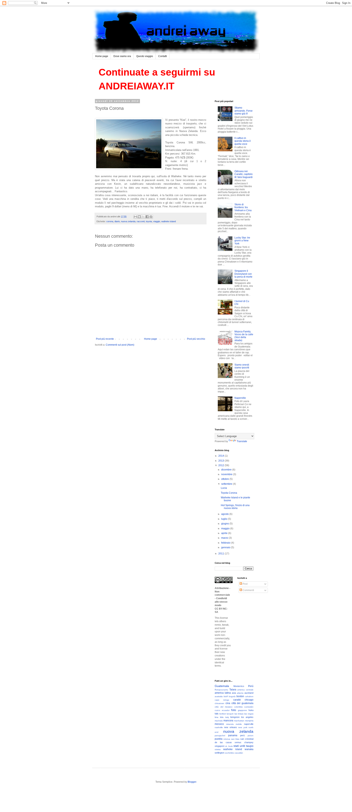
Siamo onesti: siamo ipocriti (242, 366)
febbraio (226, 542)
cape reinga (222, 700)
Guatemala (222, 686)
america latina (223, 692)
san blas (235, 739)
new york (242, 727)
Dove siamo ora (122, 56)
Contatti (162, 56)
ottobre (225, 479)
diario (117, 221)
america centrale (245, 690)
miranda (230, 724)
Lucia (224, 488)
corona (109, 221)
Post (245, 583)
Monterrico (238, 686)
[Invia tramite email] (135, 217)
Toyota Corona (229, 492)
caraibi (237, 699)
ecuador (226, 710)
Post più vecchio (196, 338)
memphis (249, 721)
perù (242, 735)
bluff (226, 696)
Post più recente (105, 338)
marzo (225, 537)
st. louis (229, 746)
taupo (249, 745)
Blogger (192, 781)
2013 (221, 460)
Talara (232, 689)
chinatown (219, 703)
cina (228, 703)
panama (232, 735)
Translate (242, 441)
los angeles (247, 717)
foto (233, 710)
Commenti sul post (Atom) (120, 344)
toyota (149, 221)
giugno (225, 523)
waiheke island (168, 221)
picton (250, 735)
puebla (218, 738)
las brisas (238, 714)
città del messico (223, 707)
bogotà (232, 696)
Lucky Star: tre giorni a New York (242, 240)
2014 (221, 455)
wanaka (249, 749)
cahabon (249, 696)
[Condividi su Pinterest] (151, 217)
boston (240, 696)
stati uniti (239, 745)
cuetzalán (248, 707)
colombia (238, 707)
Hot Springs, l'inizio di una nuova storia (235, 507)
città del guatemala (242, 703)
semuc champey (244, 742)
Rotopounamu (221, 690)
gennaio (226, 547)
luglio (224, 519)
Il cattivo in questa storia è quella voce (242, 141)
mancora (228, 720)
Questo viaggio (144, 56)
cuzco (217, 710)
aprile (224, 533)
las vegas (248, 714)
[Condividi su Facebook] (147, 217)
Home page (101, 56)
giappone (242, 710)
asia (234, 693)
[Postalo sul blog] (139, 217)
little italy (224, 717)
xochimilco (229, 753)
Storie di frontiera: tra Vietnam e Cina (243, 207)
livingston (235, 717)
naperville (248, 724)
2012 (221, 465)
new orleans (230, 727)
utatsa (218, 749)
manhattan (239, 721)
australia (219, 696)
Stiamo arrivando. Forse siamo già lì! (243, 110)
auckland (248, 693)
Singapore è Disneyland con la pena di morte (243, 273)
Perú (250, 686)
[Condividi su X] (143, 217)
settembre (227, 483)
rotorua (226, 739)
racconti (141, 221)
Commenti (248, 590)
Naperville (240, 398)
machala (219, 721)
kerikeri (222, 714)
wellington (219, 753)
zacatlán (239, 753)
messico (219, 724)
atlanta (240, 693)
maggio (225, 528)
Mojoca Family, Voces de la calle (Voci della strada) (243, 336)
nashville (219, 727)
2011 (221, 553)
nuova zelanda (128, 221)
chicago (249, 699)
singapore (219, 746)
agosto (225, 514)
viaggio (156, 221)
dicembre (226, 469)
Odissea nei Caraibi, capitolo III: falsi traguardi (243, 174)
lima (216, 717)
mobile (239, 724)
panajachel (220, 735)
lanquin (230, 714)
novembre (227, 474)
